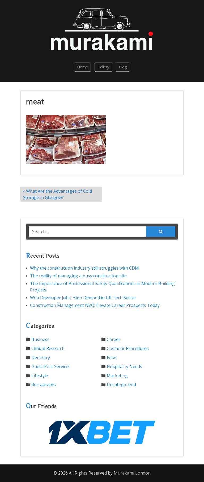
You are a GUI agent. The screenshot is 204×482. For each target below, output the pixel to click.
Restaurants (43, 385)
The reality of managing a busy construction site (78, 276)
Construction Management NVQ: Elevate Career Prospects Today (95, 305)
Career (113, 339)
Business (40, 339)
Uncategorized (121, 385)
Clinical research (48, 348)
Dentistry (40, 357)
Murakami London (132, 473)
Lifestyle (39, 375)
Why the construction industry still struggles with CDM (84, 268)
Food (112, 357)
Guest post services (50, 366)
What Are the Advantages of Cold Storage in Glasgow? (57, 194)
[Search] (160, 231)
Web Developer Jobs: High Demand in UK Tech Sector (83, 297)
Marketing (117, 375)
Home (82, 66)
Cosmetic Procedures (128, 348)
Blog (123, 66)
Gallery (103, 66)
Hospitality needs (124, 366)
